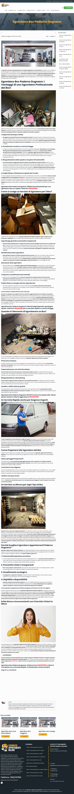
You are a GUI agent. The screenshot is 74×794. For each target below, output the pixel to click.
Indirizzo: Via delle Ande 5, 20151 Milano (58, 751)
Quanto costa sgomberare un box (65, 55)
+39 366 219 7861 (53, 770)
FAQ (71, 1)
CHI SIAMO (49, 1)
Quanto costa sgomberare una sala (65, 77)
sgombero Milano (8, 756)
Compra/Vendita (35, 791)
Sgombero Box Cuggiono (25, 732)
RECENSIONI (63, 1)
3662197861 (69, 7)
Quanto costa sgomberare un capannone (65, 50)
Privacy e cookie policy (17, 791)
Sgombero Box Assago (47, 731)
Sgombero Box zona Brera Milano (8, 732)
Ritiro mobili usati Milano (64, 64)
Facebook (12, 670)
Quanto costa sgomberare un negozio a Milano (65, 67)
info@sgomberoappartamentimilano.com (59, 765)
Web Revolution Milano (54, 789)
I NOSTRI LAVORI (55, 1)
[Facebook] (2, 782)
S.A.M (10, 36)
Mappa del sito (26, 791)
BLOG (68, 1)
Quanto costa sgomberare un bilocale (65, 82)
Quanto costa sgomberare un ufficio (65, 45)
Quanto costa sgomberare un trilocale (65, 87)
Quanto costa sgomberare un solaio (65, 72)
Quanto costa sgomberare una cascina (65, 40)
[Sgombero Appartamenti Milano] (5, 5)
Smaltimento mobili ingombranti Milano (63, 60)
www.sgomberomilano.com (55, 791)
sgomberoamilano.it (44, 791)
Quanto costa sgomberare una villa (65, 36)
